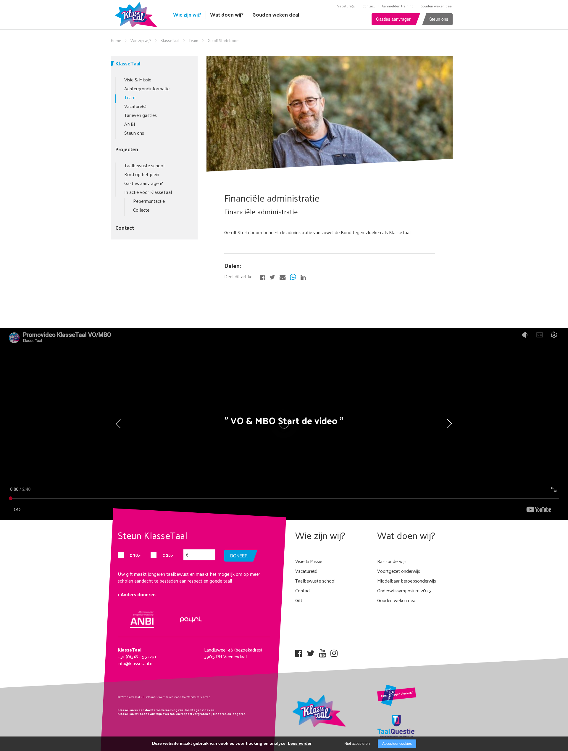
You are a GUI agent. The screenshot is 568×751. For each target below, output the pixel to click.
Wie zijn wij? (187, 14)
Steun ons (438, 19)
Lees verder (300, 743)
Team (193, 40)
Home (116, 40)
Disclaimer (149, 696)
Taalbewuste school (144, 165)
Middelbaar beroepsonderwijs (406, 580)
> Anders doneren (137, 594)
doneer (239, 556)
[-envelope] (282, 276)
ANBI (129, 124)
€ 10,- (135, 555)
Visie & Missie (137, 79)
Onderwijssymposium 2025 (404, 590)
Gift (298, 600)
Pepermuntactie (149, 201)
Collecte (141, 209)
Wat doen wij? (226, 14)
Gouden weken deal (436, 6)
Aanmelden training (398, 6)
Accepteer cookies (397, 744)
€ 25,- (167, 555)
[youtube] (322, 651)
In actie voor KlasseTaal (148, 192)
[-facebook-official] (262, 276)
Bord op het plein (141, 174)
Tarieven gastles (140, 115)
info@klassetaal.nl (136, 663)
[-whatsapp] (293, 276)
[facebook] (298, 651)
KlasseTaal (170, 40)
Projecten (126, 149)
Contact (368, 6)
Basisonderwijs (391, 561)
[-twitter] (272, 276)
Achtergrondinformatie (147, 88)
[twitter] (310, 651)
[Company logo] (137, 14)
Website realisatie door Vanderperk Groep (184, 696)
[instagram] (334, 651)
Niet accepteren (357, 744)
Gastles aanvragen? (143, 183)
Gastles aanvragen (394, 19)
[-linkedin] (303, 276)
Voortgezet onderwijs (398, 571)
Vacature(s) (346, 6)
